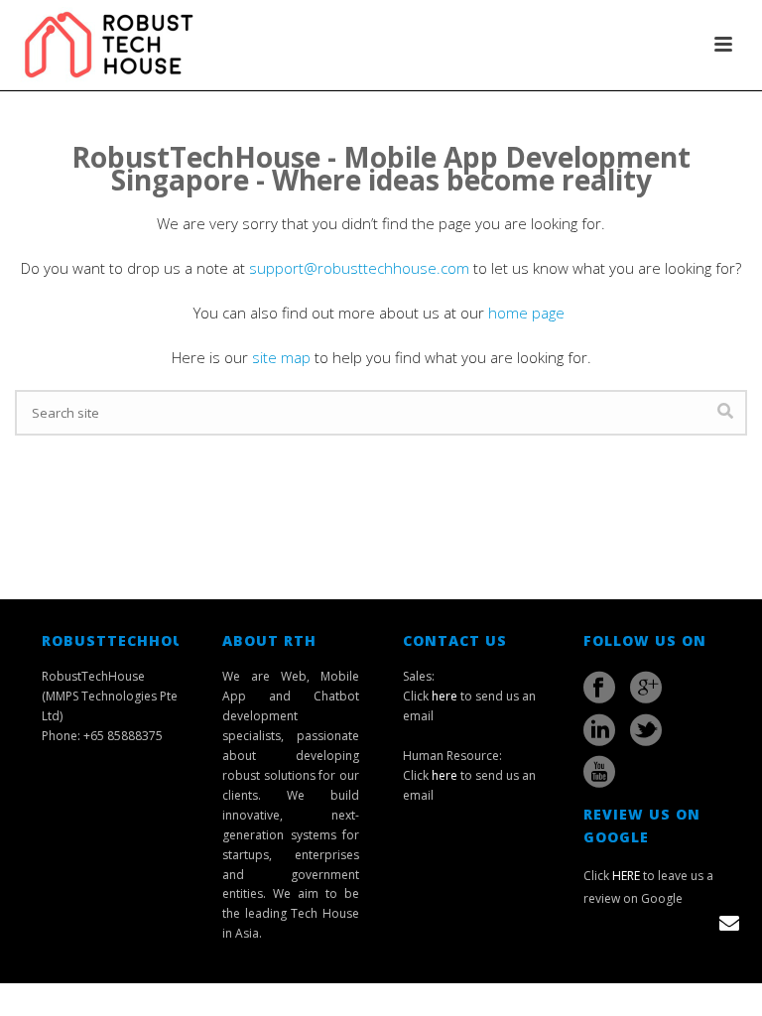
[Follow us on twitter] (646, 730)
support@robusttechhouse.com (359, 268)
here (444, 696)
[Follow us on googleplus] (646, 687)
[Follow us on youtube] (599, 772)
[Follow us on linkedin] (599, 730)
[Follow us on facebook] (599, 687)
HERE (626, 875)
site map (281, 357)
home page (528, 312)
